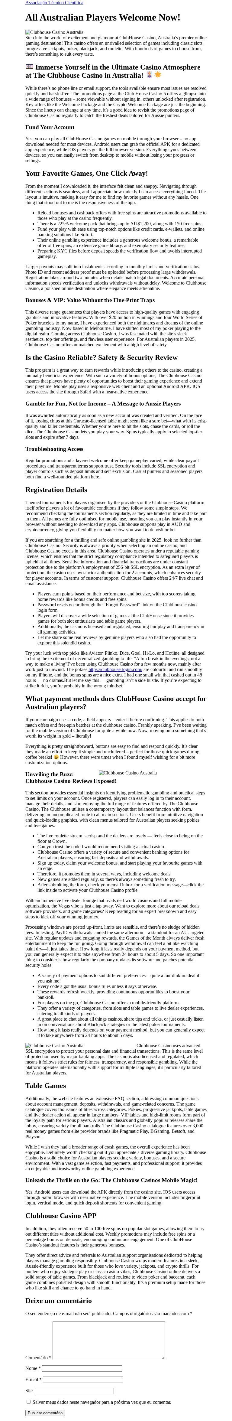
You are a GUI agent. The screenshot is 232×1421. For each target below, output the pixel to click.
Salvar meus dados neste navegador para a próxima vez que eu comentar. (102, 1402)
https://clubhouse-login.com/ (115, 669)
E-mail (33, 1379)
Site (29, 1390)
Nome (33, 1368)
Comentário (38, 1357)
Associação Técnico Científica (54, 2)
